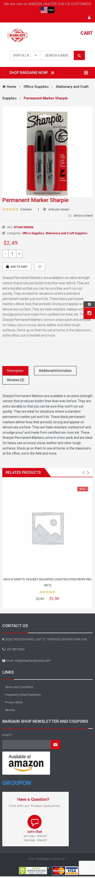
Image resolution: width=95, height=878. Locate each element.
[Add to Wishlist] (40, 266)
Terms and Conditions (19, 687)
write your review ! (59, 209)
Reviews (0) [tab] (15, 380)
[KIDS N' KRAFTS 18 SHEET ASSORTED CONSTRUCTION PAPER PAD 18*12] (47, 527)
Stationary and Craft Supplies (66, 233)
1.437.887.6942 (14, 649)
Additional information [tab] (55, 371)
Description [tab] (15, 371)
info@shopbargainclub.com (32, 660)
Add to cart (19, 266)
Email (7, 735)
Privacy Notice (14, 702)
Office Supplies (36, 87)
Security (10, 710)
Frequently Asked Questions (23, 694)
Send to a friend (83, 215)
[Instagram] (89, 313)
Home (11, 87)
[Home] (16, 784)
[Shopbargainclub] (17, 35)
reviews (26, 209)
